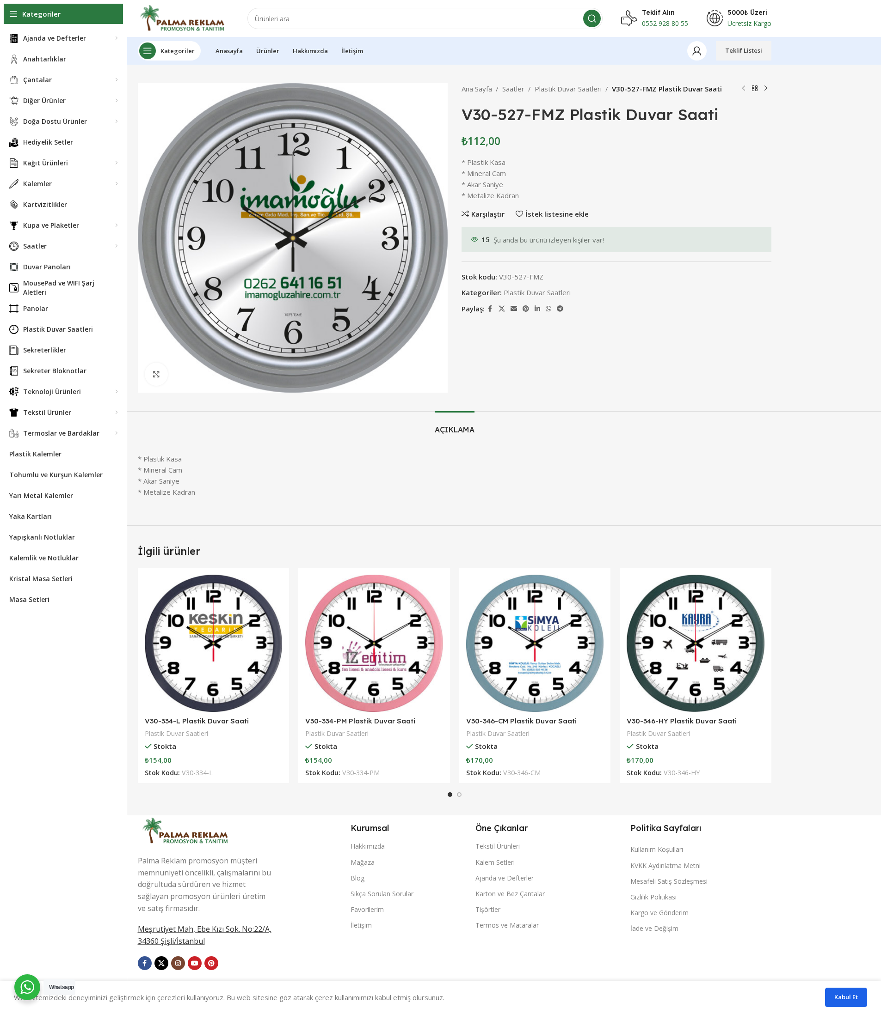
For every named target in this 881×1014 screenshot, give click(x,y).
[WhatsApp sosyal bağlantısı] (548, 309)
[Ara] (592, 18)
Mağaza (363, 862)
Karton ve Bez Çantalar (510, 893)
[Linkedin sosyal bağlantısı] (537, 309)
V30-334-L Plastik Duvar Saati (197, 720)
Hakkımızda (368, 846)
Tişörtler (487, 909)
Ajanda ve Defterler (504, 878)
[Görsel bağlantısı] (186, 829)
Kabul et (846, 997)
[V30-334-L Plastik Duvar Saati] (214, 643)
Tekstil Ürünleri (497, 846)
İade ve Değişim (654, 928)
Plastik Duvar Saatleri (568, 88)
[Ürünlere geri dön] (754, 88)
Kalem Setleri (495, 862)
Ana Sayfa (477, 88)
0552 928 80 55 (665, 23)
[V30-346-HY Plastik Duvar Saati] (695, 643)
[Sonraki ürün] (765, 88)
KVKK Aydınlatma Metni (665, 865)
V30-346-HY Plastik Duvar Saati (682, 720)
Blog (357, 878)
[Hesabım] (697, 51)
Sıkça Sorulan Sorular (382, 893)
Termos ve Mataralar (507, 925)
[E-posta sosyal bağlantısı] (514, 309)
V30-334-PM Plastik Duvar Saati (360, 720)
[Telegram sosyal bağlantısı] (560, 309)
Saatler (513, 88)
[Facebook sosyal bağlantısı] (490, 309)
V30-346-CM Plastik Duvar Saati (521, 720)
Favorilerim (367, 909)
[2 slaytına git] (459, 794)
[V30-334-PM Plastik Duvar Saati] (374, 643)
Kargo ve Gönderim (659, 912)
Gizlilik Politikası (653, 897)
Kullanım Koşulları (656, 849)
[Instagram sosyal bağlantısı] (178, 963)
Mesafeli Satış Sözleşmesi (669, 881)
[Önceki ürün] (743, 88)
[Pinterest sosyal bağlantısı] (526, 309)
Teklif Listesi (743, 50)
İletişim (361, 925)
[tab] (454, 425)
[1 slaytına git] (450, 794)
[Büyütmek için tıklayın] (156, 374)
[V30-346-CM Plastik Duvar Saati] (535, 643)
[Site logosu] (183, 17)
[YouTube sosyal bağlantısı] (195, 963)
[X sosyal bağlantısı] (502, 309)
